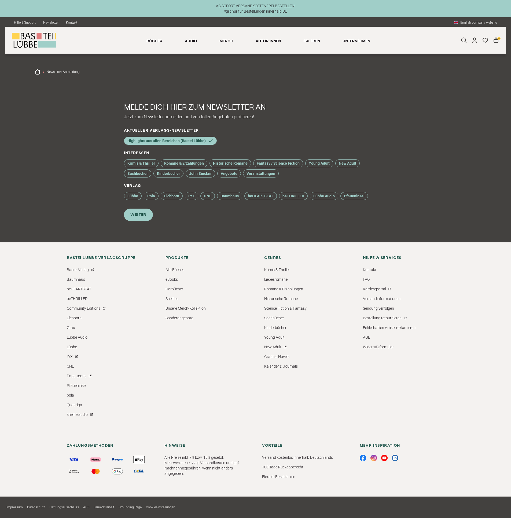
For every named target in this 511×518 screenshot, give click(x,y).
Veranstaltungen (261, 173)
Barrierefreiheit (104, 507)
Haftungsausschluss (64, 507)
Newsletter (50, 22)
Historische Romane (230, 163)
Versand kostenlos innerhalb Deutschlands (297, 457)
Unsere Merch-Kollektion (186, 308)
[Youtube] (384, 458)
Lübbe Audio (324, 196)
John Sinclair (200, 173)
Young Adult (319, 163)
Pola (151, 196)
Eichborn (171, 196)
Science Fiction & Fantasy (285, 308)
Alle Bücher (175, 270)
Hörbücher (174, 289)
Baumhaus (229, 196)
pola (70, 395)
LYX (191, 196)
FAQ (366, 279)
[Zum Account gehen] (474, 40)
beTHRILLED (293, 196)
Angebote (229, 173)
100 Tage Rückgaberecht (282, 467)
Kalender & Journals (281, 366)
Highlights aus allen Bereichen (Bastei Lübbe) (166, 141)
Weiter (138, 215)
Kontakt (71, 22)
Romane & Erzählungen (184, 163)
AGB (366, 337)
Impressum (14, 507)
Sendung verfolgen (378, 308)
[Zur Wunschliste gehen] (485, 40)
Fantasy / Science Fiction (278, 163)
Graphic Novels (276, 356)
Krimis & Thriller (141, 163)
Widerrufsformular (378, 347)
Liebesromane (276, 279)
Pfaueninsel (354, 196)
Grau (71, 327)
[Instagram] (373, 458)
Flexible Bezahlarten (278, 477)
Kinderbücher (168, 173)
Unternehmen (356, 41)
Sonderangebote (179, 318)
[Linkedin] (395, 458)
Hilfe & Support (25, 22)
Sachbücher (137, 173)
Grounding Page (130, 507)
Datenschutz (36, 507)
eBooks (172, 279)
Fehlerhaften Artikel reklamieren (389, 327)
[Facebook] (363, 458)
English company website (478, 22)
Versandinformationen (381, 299)
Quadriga (74, 405)
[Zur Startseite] (37, 72)
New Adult (347, 163)
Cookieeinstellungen (160, 507)
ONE (207, 196)
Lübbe (132, 196)
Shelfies (172, 299)
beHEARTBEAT (260, 196)
